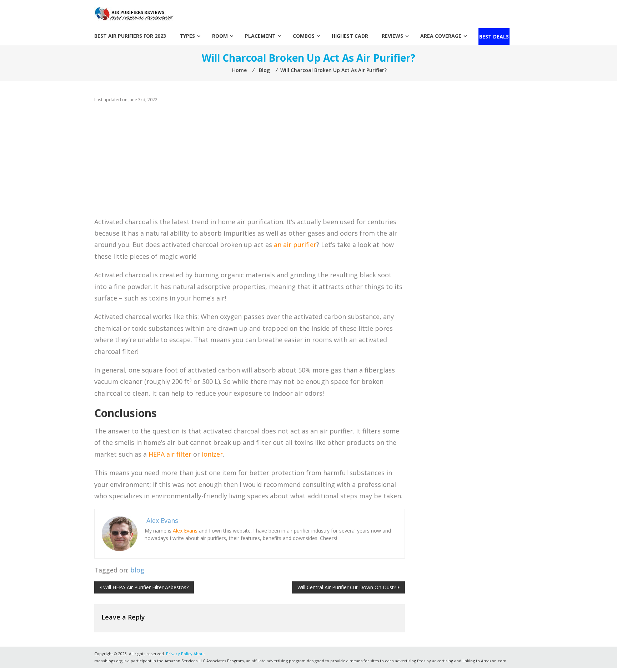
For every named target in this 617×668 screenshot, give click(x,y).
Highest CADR (350, 35)
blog (137, 570)
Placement (260, 35)
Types (187, 35)
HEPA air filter (170, 454)
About (199, 653)
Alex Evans (185, 530)
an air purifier (295, 244)
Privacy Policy (179, 653)
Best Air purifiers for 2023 (130, 35)
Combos (304, 35)
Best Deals (494, 36)
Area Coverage (440, 35)
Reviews (392, 35)
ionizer (212, 454)
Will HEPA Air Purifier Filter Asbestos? (146, 587)
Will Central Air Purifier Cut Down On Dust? (346, 587)
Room (220, 35)
